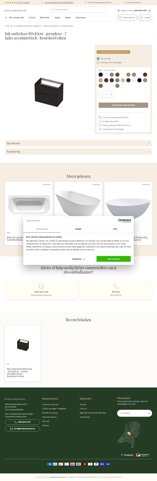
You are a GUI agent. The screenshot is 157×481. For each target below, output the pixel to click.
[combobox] (75, 10)
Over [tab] (115, 229)
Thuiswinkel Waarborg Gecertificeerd (58, 2)
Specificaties (13, 143)
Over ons (83, 409)
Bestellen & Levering (50, 413)
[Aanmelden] (148, 413)
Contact (83, 404)
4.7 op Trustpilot (23, 2)
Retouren (45, 421)
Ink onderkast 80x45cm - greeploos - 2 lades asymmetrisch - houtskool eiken (43, 26)
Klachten (45, 425)
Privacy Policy (85, 417)
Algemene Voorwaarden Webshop (93, 413)
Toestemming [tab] (41, 229)
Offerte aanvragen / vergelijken (54, 409)
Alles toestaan (114, 259)
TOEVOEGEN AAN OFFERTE (123, 105)
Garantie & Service (49, 417)
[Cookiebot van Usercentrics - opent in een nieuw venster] (120, 221)
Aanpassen (77, 259)
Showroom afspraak (50, 404)
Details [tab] (79, 229)
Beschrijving (13, 151)
